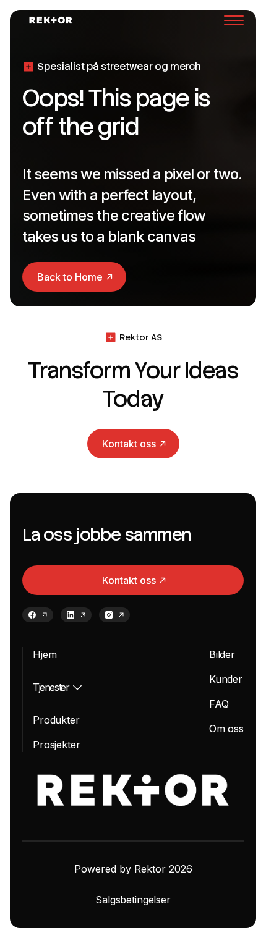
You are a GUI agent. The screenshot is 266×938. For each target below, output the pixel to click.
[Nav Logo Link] (51, 20)
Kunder (225, 679)
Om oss (226, 728)
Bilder (222, 654)
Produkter (56, 720)
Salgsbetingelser (132, 900)
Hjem (44, 654)
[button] (233, 20)
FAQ (219, 704)
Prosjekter (56, 744)
